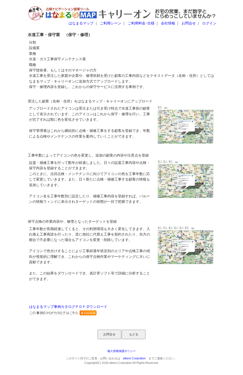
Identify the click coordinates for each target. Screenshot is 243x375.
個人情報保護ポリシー (121, 351)
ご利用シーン (110, 23)
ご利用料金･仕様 (141, 23)
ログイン (209, 23)
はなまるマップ (81, 23)
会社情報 (168, 23)
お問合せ (189, 23)
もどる (133, 334)
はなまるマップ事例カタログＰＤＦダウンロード (68, 307)
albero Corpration (134, 358)
